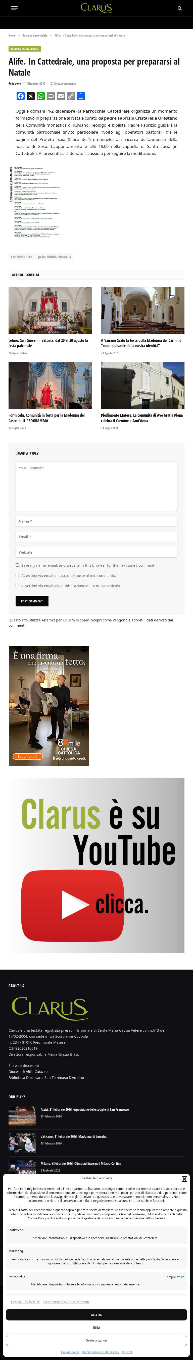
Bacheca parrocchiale (25, 49)
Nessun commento (65, 83)
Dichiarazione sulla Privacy (100, 1352)
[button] (184, 1179)
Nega (96, 1327)
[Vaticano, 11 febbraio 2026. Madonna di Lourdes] (22, 1143)
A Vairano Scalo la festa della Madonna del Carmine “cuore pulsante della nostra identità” (141, 343)
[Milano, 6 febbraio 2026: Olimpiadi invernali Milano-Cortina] (22, 1170)
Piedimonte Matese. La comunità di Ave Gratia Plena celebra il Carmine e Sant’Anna (142, 418)
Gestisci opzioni (97, 1340)
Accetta (96, 1315)
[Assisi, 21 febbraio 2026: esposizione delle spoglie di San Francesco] (22, 1115)
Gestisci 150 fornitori (25, 1302)
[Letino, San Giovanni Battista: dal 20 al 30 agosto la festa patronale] (50, 310)
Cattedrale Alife (21, 257)
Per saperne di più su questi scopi (66, 1302)
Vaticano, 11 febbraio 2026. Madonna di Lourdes (74, 1136)
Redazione (15, 83)
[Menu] (14, 8)
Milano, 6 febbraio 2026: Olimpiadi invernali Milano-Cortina (81, 1163)
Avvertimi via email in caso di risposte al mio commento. (68, 575)
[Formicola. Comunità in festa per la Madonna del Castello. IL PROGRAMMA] (50, 385)
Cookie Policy (70, 1352)
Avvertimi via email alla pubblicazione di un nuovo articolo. (71, 585)
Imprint (127, 1352)
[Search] (179, 8)
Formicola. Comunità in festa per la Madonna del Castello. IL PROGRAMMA (47, 418)
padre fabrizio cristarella (54, 257)
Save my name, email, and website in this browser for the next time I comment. (88, 565)
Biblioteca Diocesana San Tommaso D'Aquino (46, 1077)
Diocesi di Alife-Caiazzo (28, 1071)
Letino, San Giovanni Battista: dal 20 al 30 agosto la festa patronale (48, 343)
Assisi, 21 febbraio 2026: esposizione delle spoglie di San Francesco (85, 1109)
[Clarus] (96, 8)
